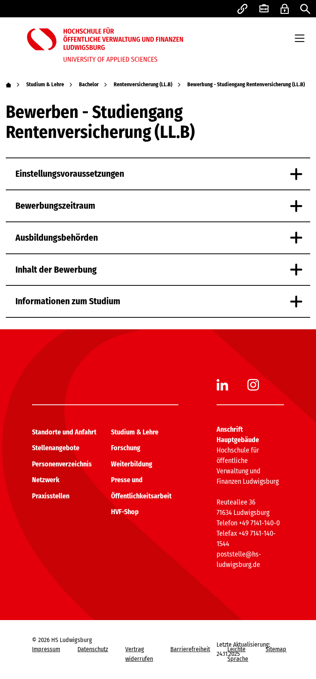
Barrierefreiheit (190, 649)
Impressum (46, 649)
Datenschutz (92, 649)
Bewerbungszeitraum (55, 205)
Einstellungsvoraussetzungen (69, 173)
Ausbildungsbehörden (56, 237)
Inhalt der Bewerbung (56, 269)
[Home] (8, 84)
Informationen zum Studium (67, 301)
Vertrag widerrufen (139, 653)
